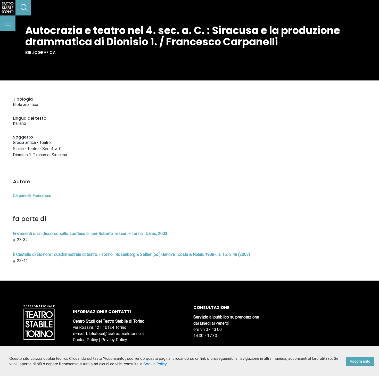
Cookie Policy (85, 339)
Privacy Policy (114, 339)
